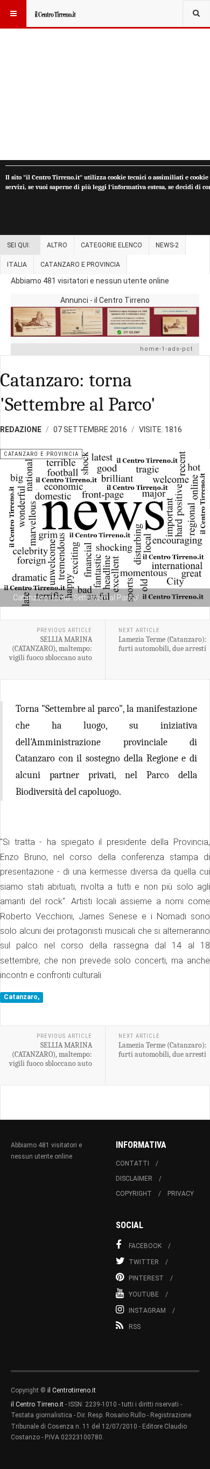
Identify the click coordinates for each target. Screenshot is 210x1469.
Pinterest (146, 1278)
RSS (135, 1327)
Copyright (134, 1193)
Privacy (180, 1193)
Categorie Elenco (111, 245)
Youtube (144, 1294)
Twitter (144, 1262)
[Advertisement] (105, 80)
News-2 (167, 245)
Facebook (145, 1246)
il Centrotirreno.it (71, 1390)
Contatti (132, 1163)
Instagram (147, 1310)
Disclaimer (134, 1178)
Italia (17, 264)
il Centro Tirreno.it (37, 1404)
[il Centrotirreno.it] (54, 13)
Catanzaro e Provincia (80, 264)
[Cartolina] (105, 321)
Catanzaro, (21, 997)
